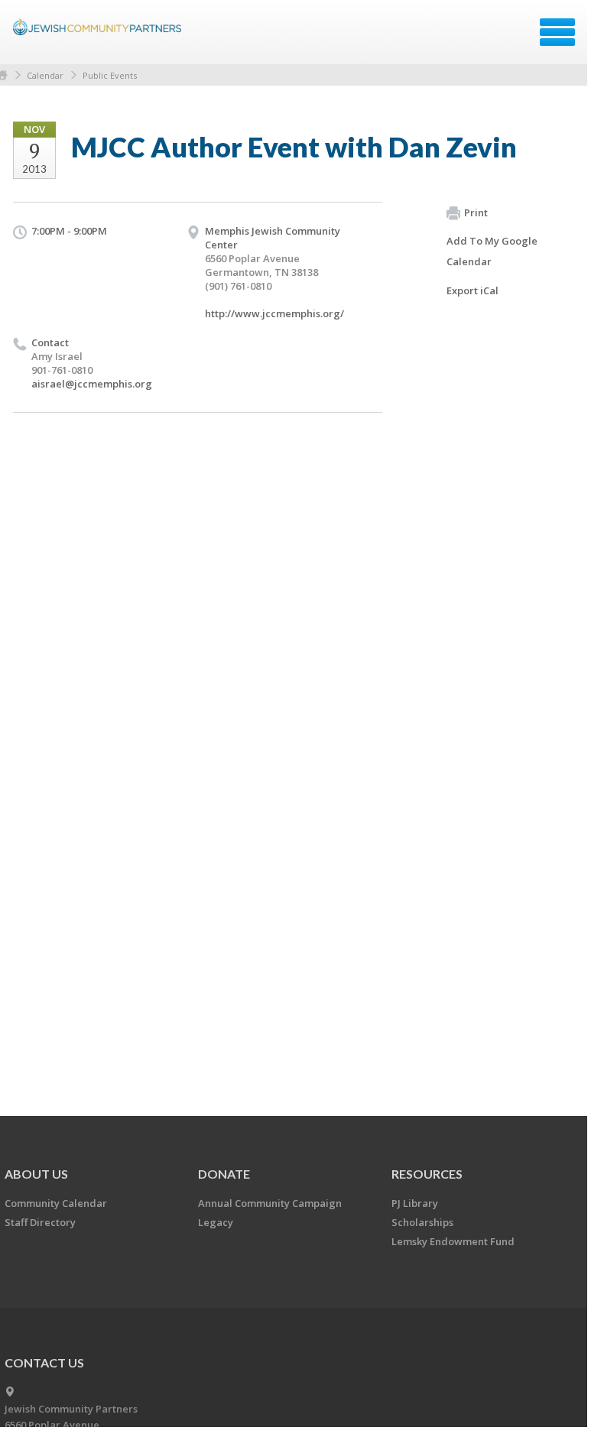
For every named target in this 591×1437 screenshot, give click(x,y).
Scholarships (422, 1222)
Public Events (110, 75)
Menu (557, 32)
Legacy (215, 1222)
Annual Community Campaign (270, 1203)
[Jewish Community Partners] (99, 37)
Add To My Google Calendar (491, 251)
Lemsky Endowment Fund (453, 1241)
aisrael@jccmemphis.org (91, 384)
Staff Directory (40, 1222)
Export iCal (472, 290)
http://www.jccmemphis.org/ (274, 313)
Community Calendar (56, 1203)
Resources (427, 1173)
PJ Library (414, 1203)
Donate (224, 1173)
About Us (36, 1173)
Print (476, 212)
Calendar (45, 75)
